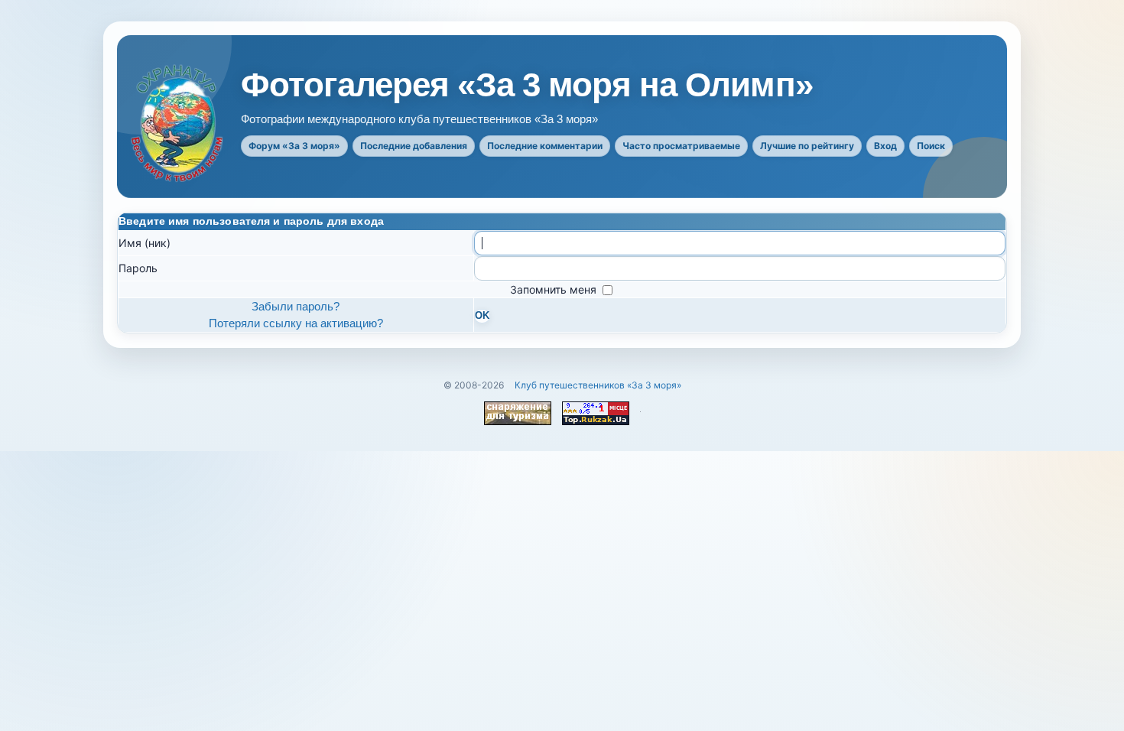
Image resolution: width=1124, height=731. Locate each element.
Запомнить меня (554, 289)
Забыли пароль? (295, 306)
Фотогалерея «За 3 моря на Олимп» (527, 84)
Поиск (931, 145)
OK (482, 315)
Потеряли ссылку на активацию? (296, 323)
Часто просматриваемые (681, 145)
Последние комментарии (545, 145)
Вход (885, 145)
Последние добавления (413, 145)
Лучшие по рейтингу (807, 145)
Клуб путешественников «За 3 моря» (598, 385)
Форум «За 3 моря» (294, 145)
